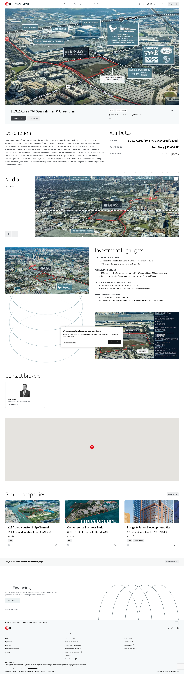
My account (8, 642)
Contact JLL (127, 642)
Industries (68, 655)
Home (7, 622)
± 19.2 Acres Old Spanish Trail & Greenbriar (35, 622)
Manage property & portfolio (73, 645)
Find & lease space (70, 638)
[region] (92, 337)
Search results (16, 622)
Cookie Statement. (68, 337)
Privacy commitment (26, 671)
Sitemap (7, 652)
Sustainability (128, 645)
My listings (8, 645)
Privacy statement (11, 671)
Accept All (114, 342)
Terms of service (39, 671)
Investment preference (12, 648)
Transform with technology (72, 652)
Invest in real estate (70, 642)
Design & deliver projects (72, 648)
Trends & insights (70, 659)
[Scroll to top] (177, 623)
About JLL (127, 638)
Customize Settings (69, 342)
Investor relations (129, 648)
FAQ (6, 638)
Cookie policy (51, 671)
